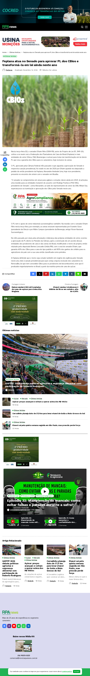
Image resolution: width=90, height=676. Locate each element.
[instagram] (9, 626)
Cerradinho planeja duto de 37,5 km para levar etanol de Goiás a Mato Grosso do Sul (48, 413)
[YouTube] (14, 626)
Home (4, 52)
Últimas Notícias (15, 52)
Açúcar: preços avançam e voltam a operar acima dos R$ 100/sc (39, 402)
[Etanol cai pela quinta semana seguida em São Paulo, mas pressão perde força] (6, 425)
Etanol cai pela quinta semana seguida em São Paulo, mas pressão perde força (46, 425)
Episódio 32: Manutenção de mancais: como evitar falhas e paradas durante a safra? (43, 502)
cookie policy (67, 671)
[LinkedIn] (28, 626)
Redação (11, 390)
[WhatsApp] (24, 626)
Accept (76, 671)
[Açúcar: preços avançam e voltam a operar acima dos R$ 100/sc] (6, 402)
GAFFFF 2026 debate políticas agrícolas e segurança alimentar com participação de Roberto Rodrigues (43, 385)
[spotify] (19, 626)
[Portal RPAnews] (9, 27)
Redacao (9, 70)
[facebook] (4, 626)
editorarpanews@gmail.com (20, 510)
